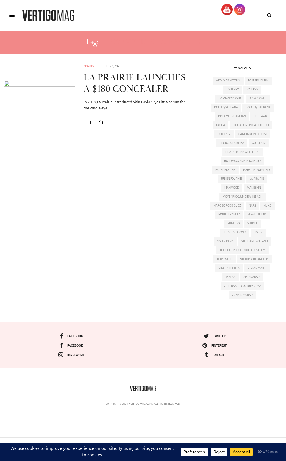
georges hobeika (232, 143)
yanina (230, 277)
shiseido (234, 223)
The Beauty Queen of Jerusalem (242, 250)
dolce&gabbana (226, 107)
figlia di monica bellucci (251, 125)
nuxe (267, 205)
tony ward (224, 259)
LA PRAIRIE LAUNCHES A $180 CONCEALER (134, 83)
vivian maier (257, 268)
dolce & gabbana (258, 107)
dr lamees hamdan (232, 116)
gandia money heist (252, 134)
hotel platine (225, 170)
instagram (76, 354)
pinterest (219, 345)
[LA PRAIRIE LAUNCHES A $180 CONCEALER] (39, 96)
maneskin (254, 187)
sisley (258, 232)
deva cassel (257, 98)
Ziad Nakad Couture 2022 (242, 286)
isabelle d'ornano (256, 170)
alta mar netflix (228, 80)
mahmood (231, 187)
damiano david (230, 98)
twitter (219, 336)
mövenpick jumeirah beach (242, 196)
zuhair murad (242, 295)
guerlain (258, 143)
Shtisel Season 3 (234, 232)
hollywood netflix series (242, 161)
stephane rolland (254, 241)
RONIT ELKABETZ (229, 214)
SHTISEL (252, 223)
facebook (75, 336)
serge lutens (257, 214)
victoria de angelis (254, 259)
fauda (220, 125)
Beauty (89, 66)
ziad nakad (251, 277)
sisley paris (225, 241)
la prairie (257, 178)
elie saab (260, 116)
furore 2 (224, 134)
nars (252, 205)
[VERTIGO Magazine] (48, 15)
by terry (233, 89)
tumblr (218, 354)
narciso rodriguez (227, 205)
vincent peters (229, 268)
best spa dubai (258, 80)
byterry (252, 89)
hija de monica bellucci (242, 152)
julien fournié (231, 178)
